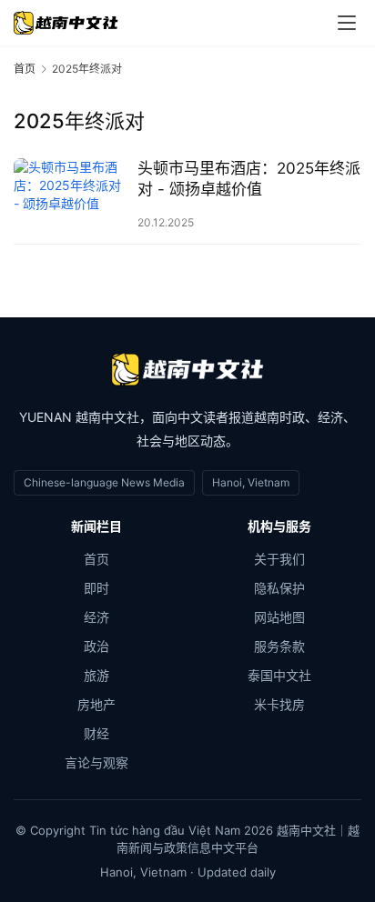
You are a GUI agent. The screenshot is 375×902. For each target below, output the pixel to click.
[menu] (347, 22)
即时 (96, 588)
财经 (96, 733)
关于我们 (279, 558)
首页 (24, 68)
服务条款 (279, 646)
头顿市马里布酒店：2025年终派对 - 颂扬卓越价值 (248, 178)
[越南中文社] (187, 369)
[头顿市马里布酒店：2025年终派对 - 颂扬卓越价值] (71, 194)
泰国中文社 (279, 675)
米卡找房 (279, 704)
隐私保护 (279, 588)
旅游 (96, 675)
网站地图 (279, 617)
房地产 (96, 704)
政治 (96, 646)
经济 (96, 617)
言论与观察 (96, 762)
